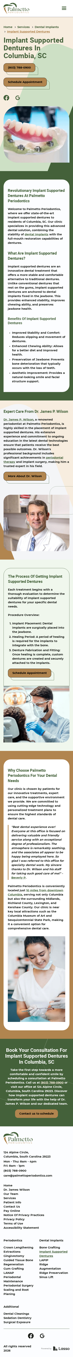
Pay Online (12, 1211)
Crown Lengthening (18, 1247)
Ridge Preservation (53, 1273)
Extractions (12, 1251)
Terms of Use (13, 1223)
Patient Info (12, 1202)
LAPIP (43, 1260)
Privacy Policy (14, 1219)
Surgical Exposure (17, 1322)
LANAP (9, 1273)
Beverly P (18, 877)
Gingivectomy (14, 1256)
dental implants (36, 234)
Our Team (11, 1194)
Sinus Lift (46, 1277)
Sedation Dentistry (18, 1318)
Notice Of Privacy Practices (24, 1215)
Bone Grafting (49, 1247)
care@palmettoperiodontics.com (28, 1175)
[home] (16, 8)
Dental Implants (47, 27)
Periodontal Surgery (18, 1285)
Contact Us (12, 1206)
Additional (11, 1306)
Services (23, 27)
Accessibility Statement (21, 1227)
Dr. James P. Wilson (18, 419)
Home (8, 27)
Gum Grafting (14, 1268)
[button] (64, 8)
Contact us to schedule (36, 1113)
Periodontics (13, 1240)
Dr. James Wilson (17, 1189)
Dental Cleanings (16, 1313)
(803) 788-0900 (52, 1082)
